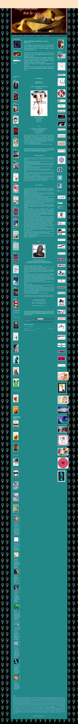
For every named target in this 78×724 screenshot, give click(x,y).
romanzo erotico (21, 712)
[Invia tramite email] (38, 318)
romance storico (60, 711)
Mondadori (60, 705)
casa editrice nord (60, 707)
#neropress (61, 701)
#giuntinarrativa (46, 700)
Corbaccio (25, 705)
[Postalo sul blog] (39, 318)
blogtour (55, 707)
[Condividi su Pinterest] (42, 318)
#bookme (27, 699)
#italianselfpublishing (30, 320)
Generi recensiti (45, 35)
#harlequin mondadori (59, 700)
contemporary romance (17, 708)
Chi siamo (38, 35)
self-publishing (56, 712)
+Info (65, 4)
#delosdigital (46, 699)
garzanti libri (40, 708)
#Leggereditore (62, 697)
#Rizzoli (50, 698)
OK (67, 4)
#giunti (40, 700)
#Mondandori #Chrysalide (38, 698)
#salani (48, 702)
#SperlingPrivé (57, 698)
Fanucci (45, 705)
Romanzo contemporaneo (40, 706)
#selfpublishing (36, 320)
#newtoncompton (21, 702)
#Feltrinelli (50, 697)
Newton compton (16, 706)
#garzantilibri (34, 700)
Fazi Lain (50, 705)
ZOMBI (43, 707)
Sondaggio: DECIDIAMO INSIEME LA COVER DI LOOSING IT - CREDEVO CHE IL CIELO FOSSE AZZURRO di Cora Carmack (17, 522)
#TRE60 (62, 698)
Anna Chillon (40, 320)
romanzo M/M (15, 712)
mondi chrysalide (60, 708)
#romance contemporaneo (40, 702)
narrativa (15, 709)
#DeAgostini (26, 697)
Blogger (43, 716)
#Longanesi (17, 698)
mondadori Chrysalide (52, 708)
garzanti (35, 708)
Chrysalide (20, 705)
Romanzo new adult (49, 706)
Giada (43, 320)
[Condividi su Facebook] (41, 318)
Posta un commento (29, 326)
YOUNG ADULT (37, 707)
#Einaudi (38, 697)
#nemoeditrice (52, 701)
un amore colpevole (27, 321)
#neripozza (57, 701)
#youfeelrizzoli (41, 703)
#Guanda (55, 697)
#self (52, 702)
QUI (44, 302)
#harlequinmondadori (16, 701)
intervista (45, 708)
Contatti (20, 35)
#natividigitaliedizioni (46, 701)
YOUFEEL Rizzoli (29, 707)
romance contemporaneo (37, 711)
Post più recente (27, 328)
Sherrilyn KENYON (57, 706)
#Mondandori (31, 698)
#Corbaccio (19, 697)
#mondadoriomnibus (25, 701)
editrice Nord (30, 708)
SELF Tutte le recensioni (29, 35)
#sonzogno (63, 702)
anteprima (48, 707)
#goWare (51, 700)
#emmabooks (15, 700)
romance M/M (28, 711)
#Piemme (45, 698)
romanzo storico (35, 712)
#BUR (14, 697)
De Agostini (35, 705)
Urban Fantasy (20, 707)
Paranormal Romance (24, 706)
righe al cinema (22, 711)
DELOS (30, 705)
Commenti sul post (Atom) (31, 330)
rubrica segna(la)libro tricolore (45, 712)
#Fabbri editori (44, 697)
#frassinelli (22, 700)
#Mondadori (24, 698)
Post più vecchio (51, 328)
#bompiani (22, 699)
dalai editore (24, 708)
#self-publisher (57, 702)
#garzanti (28, 700)
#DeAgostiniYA (32, 697)
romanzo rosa (28, 712)
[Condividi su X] (40, 318)
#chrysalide (41, 699)
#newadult (15, 702)
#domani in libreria (54, 699)
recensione (46, 320)
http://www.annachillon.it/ (39, 260)
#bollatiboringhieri (16, 699)
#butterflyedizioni (34, 699)
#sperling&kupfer (18, 703)
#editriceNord (61, 699)
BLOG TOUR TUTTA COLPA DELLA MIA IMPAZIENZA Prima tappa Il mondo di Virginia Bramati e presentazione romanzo (17, 627)
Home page (14, 35)
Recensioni (32, 706)
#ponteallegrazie (30, 702)
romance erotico (50, 320)
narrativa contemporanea (23, 709)
